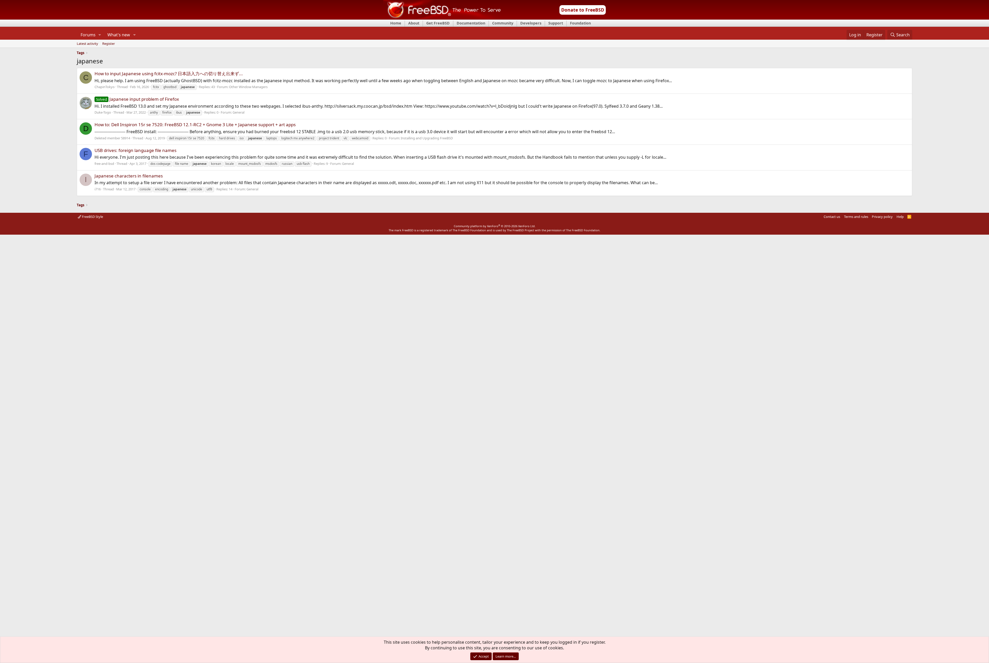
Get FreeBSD (438, 23)
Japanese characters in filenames (129, 176)
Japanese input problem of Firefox (137, 99)
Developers (530, 23)
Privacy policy (882, 216)
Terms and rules (856, 216)
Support (555, 23)
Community (502, 23)
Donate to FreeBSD (582, 10)
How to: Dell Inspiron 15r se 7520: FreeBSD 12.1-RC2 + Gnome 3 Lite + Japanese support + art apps (195, 125)
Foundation (580, 23)
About (413, 23)
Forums (88, 35)
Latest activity (87, 43)
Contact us (832, 216)
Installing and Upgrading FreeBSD (427, 138)
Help (900, 216)
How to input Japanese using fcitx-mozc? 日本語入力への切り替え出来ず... (169, 73)
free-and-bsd (104, 163)
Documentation (471, 23)
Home (395, 23)
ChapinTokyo (105, 86)
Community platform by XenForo (494, 226)
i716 (98, 189)
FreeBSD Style (92, 216)
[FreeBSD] (442, 18)
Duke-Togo (103, 112)
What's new (118, 35)
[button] (100, 35)
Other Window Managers (248, 86)
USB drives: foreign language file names (135, 150)
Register (108, 43)
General (238, 112)
